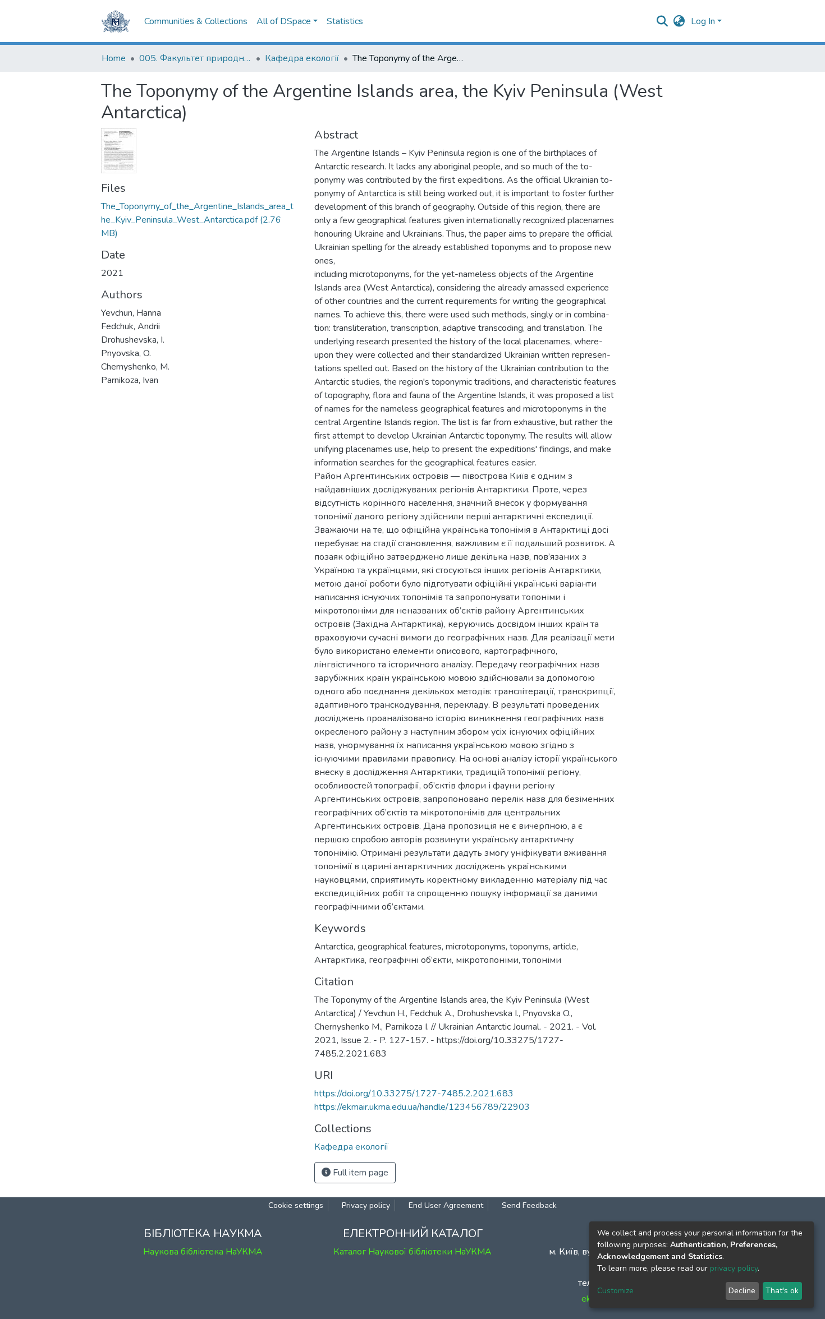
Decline (741, 1290)
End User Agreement (446, 1205)
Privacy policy (366, 1205)
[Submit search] (662, 21)
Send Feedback (529, 1205)
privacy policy (734, 1268)
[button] (679, 21)
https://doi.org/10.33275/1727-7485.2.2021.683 (414, 1093)
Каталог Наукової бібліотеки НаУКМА (412, 1252)
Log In (703, 21)
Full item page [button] (359, 1172)
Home (114, 58)
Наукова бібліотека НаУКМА (203, 1252)
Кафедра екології (302, 58)
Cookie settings (295, 1205)
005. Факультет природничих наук (195, 58)
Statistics (345, 21)
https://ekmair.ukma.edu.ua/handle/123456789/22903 (422, 1107)
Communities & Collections (195, 21)
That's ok (782, 1290)
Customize (615, 1290)
